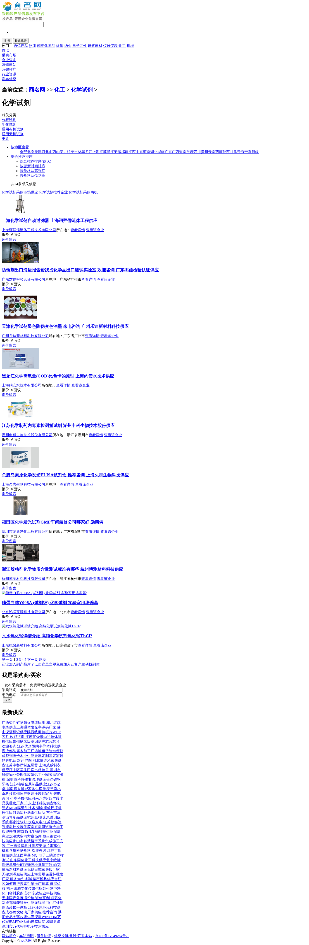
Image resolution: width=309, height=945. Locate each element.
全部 (23, 152)
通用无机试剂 (13, 134)
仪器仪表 (110, 46)
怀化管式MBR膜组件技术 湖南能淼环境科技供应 (32, 808)
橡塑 (59, 46)
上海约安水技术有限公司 (22, 385)
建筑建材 (95, 46)
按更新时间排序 (32, 166)
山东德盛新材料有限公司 (22, 645)
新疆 (255, 152)
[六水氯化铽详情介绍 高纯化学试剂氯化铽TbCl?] (41, 626)
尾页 (42, 659)
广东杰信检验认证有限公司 (23, 279)
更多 (5, 139)
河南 (146, 152)
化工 (122, 46)
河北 (45, 152)
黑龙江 (86, 152)
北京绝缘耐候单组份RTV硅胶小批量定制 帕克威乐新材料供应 (31, 864)
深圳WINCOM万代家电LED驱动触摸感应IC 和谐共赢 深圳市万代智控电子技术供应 (31, 921)
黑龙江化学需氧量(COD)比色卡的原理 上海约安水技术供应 (58, 376)
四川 (197, 152)
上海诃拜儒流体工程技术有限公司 (29, 230)
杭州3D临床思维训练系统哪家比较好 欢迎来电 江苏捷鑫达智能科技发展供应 (32, 822)
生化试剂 (9, 124)
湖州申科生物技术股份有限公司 (27, 435)
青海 (240, 152)
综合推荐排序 (22, 156)
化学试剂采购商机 (83, 192)
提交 (7, 700)
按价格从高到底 (32, 171)
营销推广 (9, 69)
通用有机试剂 (13, 129)
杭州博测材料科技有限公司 (23, 579)
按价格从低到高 (32, 175)
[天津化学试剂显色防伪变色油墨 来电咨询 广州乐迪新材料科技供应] (20, 318)
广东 (168, 152)
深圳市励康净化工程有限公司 (25, 531)
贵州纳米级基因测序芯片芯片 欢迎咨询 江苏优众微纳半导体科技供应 (31, 746)
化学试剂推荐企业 (53, 192)
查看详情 (78, 230)
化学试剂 (82, 90)
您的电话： (11, 695)
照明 (32, 46)
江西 (132, 152)
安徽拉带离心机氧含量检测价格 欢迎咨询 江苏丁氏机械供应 (32, 850)
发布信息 (9, 79)
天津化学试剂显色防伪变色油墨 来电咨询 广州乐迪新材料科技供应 (65, 326)
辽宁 (70, 152)
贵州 (204, 152)
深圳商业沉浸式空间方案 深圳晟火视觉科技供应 (31, 836)
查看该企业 (95, 230)
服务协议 (44, 936)
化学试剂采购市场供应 (20, 192)
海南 (182, 152)
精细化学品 (46, 46)
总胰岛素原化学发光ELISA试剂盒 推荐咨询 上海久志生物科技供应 (65, 474)
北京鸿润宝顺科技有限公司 (23, 612)
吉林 (77, 152)
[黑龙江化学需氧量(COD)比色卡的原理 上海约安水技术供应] (20, 368)
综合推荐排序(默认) (35, 161)
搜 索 (7, 40)
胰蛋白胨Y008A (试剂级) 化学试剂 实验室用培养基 (50, 602)
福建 (124, 152)
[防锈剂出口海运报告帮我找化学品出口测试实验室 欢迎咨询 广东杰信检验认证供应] (20, 262)
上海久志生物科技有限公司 (23, 484)
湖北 (153, 152)
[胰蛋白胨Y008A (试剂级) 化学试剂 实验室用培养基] (44, 593)
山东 (139, 152)
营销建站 (9, 65)
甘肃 (233, 152)
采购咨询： (11, 690)
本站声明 (26, 936)
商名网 (37, 90)
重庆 (190, 152)
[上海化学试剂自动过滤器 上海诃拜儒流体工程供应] (20, 212)
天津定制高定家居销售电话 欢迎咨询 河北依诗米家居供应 (32, 760)
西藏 (219, 152)
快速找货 (21, 40)
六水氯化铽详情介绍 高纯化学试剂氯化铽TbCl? (47, 635)
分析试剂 (9, 120)
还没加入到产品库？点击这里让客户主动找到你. (51, 664)
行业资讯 (9, 74)
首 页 (6, 50)
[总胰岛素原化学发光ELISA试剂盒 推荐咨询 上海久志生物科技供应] (20, 466)
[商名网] (22, 10)
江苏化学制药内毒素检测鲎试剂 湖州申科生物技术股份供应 (58, 425)
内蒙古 (61, 152)
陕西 (226, 152)
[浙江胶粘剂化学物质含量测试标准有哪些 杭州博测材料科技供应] (20, 561)
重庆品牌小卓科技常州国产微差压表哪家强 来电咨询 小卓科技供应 (31, 793)
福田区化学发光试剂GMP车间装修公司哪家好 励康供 (52, 522)
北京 (30, 152)
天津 (38, 152)
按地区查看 (20, 147)
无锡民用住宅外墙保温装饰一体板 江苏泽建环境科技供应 (32, 907)
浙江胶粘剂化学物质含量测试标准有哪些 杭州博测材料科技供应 (62, 569)
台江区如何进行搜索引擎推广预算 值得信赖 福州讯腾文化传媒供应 (32, 883)
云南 (211, 152)
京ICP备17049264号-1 (112, 936)
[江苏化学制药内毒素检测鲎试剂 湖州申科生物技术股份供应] (20, 417)
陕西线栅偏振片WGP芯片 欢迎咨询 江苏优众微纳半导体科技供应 (32, 736)
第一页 (7, 659)
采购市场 (9, 55)
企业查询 (9, 60)
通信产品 (21, 46)
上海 (96, 152)
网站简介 (9, 936)
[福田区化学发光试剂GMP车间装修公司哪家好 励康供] (20, 514)
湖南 (161, 152)
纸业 (67, 46)
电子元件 (79, 46)
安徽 (117, 152)
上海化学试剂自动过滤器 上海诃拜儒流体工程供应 (49, 220)
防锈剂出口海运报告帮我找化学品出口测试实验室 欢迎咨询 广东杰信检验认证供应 (80, 270)
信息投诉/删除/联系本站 (73, 936)
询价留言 (9, 239)
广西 (175, 152)
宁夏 (248, 152)
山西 (52, 152)
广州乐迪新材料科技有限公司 (25, 336)
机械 (130, 46)
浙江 (110, 152)
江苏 (103, 152)
